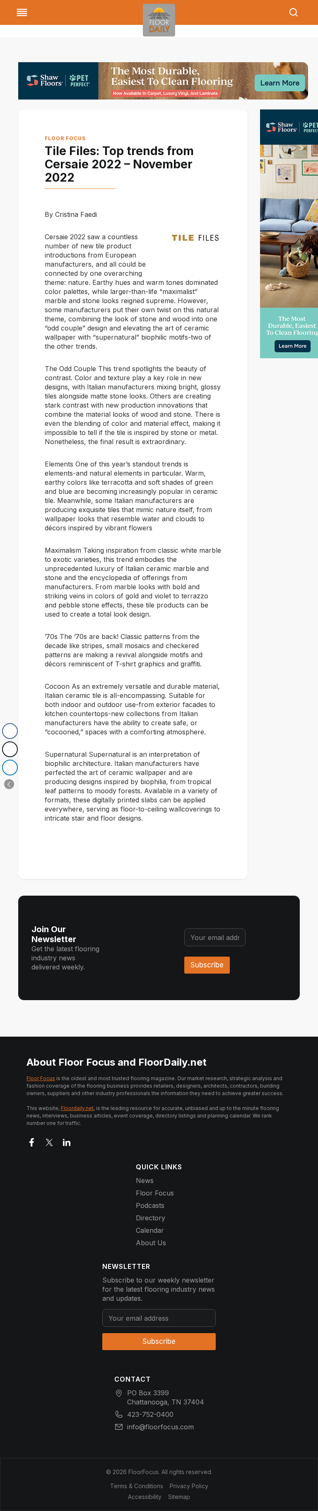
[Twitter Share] (10, 749)
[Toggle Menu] (21, 12)
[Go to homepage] (159, 20)
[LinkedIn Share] (10, 767)
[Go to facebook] (31, 1141)
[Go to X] (49, 1141)
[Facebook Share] (10, 731)
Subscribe (207, 965)
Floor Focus (65, 138)
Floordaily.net (77, 1108)
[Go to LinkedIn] (66, 1141)
